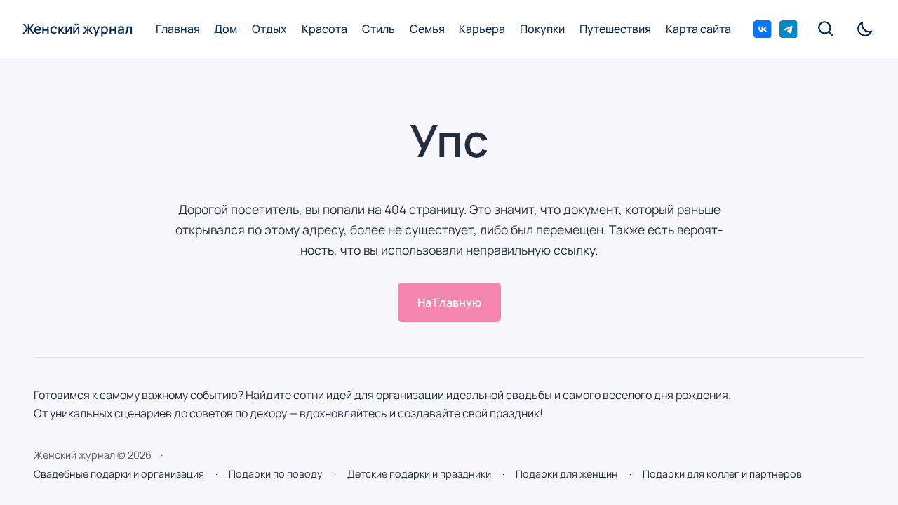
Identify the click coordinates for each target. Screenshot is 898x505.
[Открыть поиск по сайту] (827, 28)
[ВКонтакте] (762, 29)
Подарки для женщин (567, 473)
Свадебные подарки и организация (119, 473)
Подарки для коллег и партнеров (722, 473)
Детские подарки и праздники (419, 473)
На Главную (449, 302)
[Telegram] (788, 29)
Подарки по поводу (276, 473)
